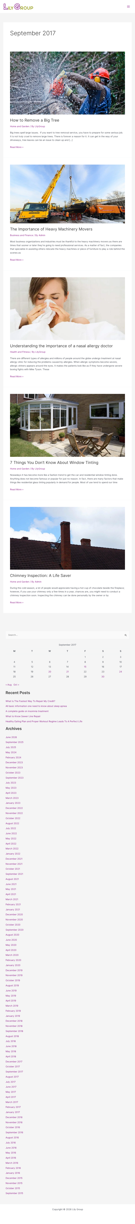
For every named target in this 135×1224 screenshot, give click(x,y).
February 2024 (13, 757)
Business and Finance (21, 235)
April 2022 (11, 843)
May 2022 (11, 838)
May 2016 (11, 1152)
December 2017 (14, 1061)
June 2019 (11, 990)
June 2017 (11, 1086)
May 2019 (11, 995)
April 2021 (11, 894)
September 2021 (14, 874)
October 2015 (13, 1188)
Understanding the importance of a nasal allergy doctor (61, 345)
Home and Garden (19, 126)
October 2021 (13, 869)
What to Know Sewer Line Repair (23, 716)
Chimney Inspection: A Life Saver (40, 575)
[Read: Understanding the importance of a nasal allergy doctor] (67, 308)
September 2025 (14, 742)
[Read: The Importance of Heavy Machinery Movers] (67, 193)
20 (49, 671)
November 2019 (14, 975)
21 (67, 671)
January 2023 (13, 803)
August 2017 (12, 1076)
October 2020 (13, 924)
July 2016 (11, 1142)
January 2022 (13, 853)
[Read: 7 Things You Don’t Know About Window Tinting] (67, 425)
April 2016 (11, 1157)
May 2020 (11, 945)
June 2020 (11, 940)
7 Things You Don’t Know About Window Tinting (54, 462)
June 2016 (11, 1147)
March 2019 (12, 1005)
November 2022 (14, 813)
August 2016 (12, 1137)
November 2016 (14, 1122)
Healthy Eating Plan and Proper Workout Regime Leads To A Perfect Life (44, 721)
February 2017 (13, 1107)
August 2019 (12, 985)
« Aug (9, 684)
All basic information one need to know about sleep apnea (36, 706)
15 (85, 666)
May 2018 (11, 1051)
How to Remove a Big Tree (34, 120)
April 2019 (11, 1000)
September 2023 (15, 777)
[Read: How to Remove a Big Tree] (67, 82)
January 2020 (13, 965)
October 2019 (13, 980)
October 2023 (13, 772)
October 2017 (13, 1066)
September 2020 (15, 929)
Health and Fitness (20, 352)
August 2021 (12, 879)
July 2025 (11, 747)
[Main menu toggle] (128, 6)
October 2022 (13, 818)
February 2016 (13, 1168)
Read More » (16, 146)
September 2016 (14, 1132)
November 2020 (14, 919)
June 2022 (11, 833)
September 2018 (14, 1031)
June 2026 (11, 737)
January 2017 (13, 1112)
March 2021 (12, 899)
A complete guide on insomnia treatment (27, 711)
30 (102, 676)
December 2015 (14, 1178)
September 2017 (14, 1071)
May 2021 (11, 889)
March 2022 (12, 848)
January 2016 (13, 1173)
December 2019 (14, 970)
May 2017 (11, 1092)
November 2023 (14, 767)
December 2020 (14, 914)
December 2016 (14, 1117)
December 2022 (14, 808)
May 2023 (11, 787)
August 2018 (12, 1036)
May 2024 (11, 752)
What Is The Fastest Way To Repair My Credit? (30, 701)
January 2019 (13, 1016)
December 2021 (14, 858)
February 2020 (13, 960)
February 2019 (13, 1011)
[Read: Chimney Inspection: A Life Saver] (67, 538)
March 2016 (12, 1163)
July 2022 (11, 828)
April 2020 (11, 950)
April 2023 (11, 793)
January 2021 (13, 909)
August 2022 (12, 823)
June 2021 (11, 884)
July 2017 (11, 1082)
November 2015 (14, 1183)
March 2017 (12, 1102)
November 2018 (14, 1026)
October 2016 (13, 1127)
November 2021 (14, 864)
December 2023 (14, 762)
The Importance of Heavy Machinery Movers (51, 229)
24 (120, 671)
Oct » (16, 684)
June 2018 (11, 1046)
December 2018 (14, 1021)
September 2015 (14, 1193)
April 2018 (11, 1056)
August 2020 (12, 934)
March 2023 (12, 798)
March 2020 (12, 955)
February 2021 (13, 904)
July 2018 (11, 1041)
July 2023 (11, 782)
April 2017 (11, 1097)
